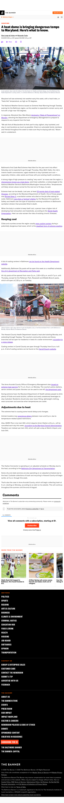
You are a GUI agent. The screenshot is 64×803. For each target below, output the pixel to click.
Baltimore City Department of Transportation (38, 468)
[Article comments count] (2, 42)
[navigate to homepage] (8, 13)
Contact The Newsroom (12, 673)
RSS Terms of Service (18, 782)
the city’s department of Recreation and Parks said (20, 271)
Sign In (38, 530)
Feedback (5, 684)
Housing (5, 636)
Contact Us (6, 661)
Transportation (8, 652)
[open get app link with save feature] (21, 41)
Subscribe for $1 (58, 12)
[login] (58, 17)
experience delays (25, 416)
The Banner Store (9, 701)
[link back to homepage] (10, 764)
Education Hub (8, 624)
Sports (4, 600)
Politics (5, 596)
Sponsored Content (10, 733)
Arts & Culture (8, 608)
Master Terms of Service (40, 772)
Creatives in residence (11, 737)
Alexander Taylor (23, 36)
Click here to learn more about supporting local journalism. (21, 795)
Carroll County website (47, 349)
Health (4, 632)
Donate (4, 729)
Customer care (8, 669)
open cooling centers (43, 223)
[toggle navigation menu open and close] (61, 17)
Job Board (6, 640)
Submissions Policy (33, 782)
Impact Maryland (9, 717)
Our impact (6, 713)
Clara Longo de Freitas (8, 36)
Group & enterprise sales (13, 665)
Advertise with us (32, 160)
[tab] (6, 515)
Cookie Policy (5, 782)
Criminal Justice (9, 620)
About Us (5, 697)
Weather (5, 23)
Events (4, 705)
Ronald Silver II (10, 196)
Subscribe (32, 525)
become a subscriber (32, 508)
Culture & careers (9, 721)
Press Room (6, 709)
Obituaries (6, 644)
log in (42, 508)
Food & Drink (7, 628)
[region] (32, 519)
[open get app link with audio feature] (16, 41)
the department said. (53, 389)
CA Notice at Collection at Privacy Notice (33, 784)
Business (5, 612)
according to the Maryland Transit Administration (43, 425)
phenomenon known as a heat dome (15, 182)
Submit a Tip (7, 677)
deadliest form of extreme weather (49, 226)
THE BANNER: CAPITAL (10, 751)
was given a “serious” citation (25, 199)
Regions (5, 604)
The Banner (6, 693)
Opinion (5, 648)
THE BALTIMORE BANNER (11, 747)
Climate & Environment (12, 616)
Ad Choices (44, 782)
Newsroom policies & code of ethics (18, 725)
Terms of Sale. (21, 787)
